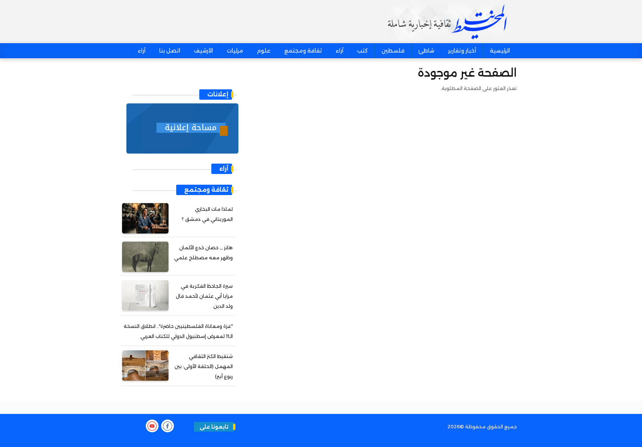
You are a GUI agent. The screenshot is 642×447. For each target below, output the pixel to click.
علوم (264, 51)
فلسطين (393, 51)
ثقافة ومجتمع (303, 51)
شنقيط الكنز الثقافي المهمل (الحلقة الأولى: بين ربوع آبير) (204, 366)
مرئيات (235, 51)
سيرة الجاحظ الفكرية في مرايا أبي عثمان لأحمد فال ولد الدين (204, 296)
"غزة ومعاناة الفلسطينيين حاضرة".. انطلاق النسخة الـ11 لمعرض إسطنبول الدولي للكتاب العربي (178, 331)
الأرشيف (203, 51)
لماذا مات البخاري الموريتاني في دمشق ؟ (207, 214)
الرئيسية (500, 51)
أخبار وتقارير (462, 51)
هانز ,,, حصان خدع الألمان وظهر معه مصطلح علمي (203, 253)
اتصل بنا (169, 51)
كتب (362, 51)
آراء (339, 51)
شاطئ (426, 51)
